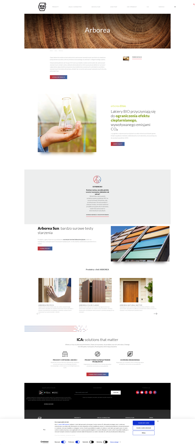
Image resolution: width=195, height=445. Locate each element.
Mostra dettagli (114, 442)
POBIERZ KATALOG (137, 57)
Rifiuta (143, 433)
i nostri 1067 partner (63, 424)
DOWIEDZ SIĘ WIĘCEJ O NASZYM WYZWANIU (97, 214)
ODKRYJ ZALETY (117, 144)
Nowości (162, 6)
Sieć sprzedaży (132, 6)
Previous (38, 314)
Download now (48, 404)
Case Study (113, 6)
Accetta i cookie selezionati (143, 427)
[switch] (77, 442)
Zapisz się (115, 392)
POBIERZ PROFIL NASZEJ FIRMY (97, 374)
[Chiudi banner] (157, 421)
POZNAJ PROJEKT (45, 248)
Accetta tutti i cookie (143, 423)
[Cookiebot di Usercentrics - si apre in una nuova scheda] (44, 442)
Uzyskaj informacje (58, 77)
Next (155, 314)
